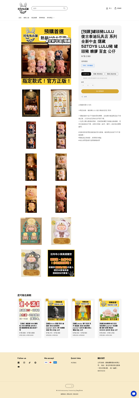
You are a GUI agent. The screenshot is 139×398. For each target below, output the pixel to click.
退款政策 (75, 394)
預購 (82, 70)
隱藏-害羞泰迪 (98, 74)
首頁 (20, 18)
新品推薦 (34, 18)
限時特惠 (42, 18)
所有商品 (49, 18)
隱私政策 (69, 394)
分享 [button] (85, 97)
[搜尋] (64, 8)
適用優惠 (84, 61)
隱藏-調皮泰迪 (111, 74)
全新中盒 (86, 74)
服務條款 (63, 394)
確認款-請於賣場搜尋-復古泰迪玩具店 (95, 78)
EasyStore (79, 390)
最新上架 (26, 18)
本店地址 (73, 362)
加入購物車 (100, 91)
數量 (82, 82)
